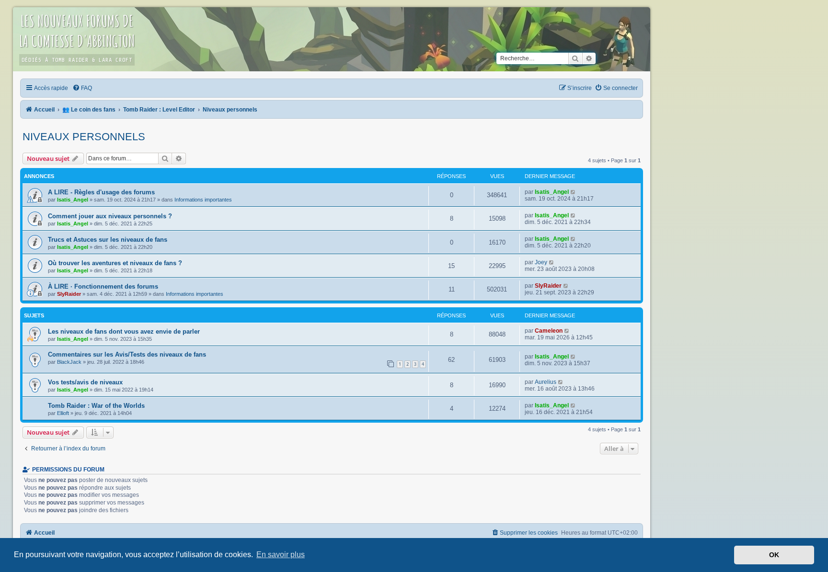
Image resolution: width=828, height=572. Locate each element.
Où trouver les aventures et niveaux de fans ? (115, 263)
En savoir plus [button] (280, 554)
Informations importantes (203, 199)
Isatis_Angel (72, 199)
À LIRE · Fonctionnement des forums (103, 286)
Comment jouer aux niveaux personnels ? (110, 216)
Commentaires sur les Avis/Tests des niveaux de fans (127, 354)
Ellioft (63, 413)
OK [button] (774, 555)
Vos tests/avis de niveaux (85, 382)
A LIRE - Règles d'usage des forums (101, 192)
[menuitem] (82, 88)
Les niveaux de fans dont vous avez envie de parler (124, 331)
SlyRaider (69, 294)
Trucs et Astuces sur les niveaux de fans (107, 239)
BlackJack (69, 362)
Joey (541, 262)
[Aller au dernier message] (573, 192)
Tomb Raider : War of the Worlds (96, 405)
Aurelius (545, 382)
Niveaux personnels (84, 137)
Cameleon (549, 330)
